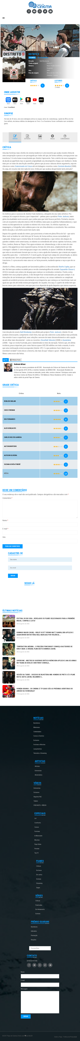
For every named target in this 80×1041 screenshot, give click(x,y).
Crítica (15, 139)
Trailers (36, 801)
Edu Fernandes (9, 419)
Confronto (37, 823)
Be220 (30, 1036)
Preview (36, 849)
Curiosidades (65, 139)
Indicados (34, 931)
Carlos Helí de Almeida (13, 437)
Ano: (30, 70)
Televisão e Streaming (40, 753)
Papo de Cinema (12, 1036)
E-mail (5, 529)
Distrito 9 (34, 54)
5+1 (35, 818)
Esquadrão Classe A (67, 269)
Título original (33, 63)
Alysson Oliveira (10, 455)
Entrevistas (38, 771)
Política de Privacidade (70, 1037)
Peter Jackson (63, 216)
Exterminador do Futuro (23, 166)
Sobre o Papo (58, 1037)
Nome (5, 520)
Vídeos (52, 139)
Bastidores (36, 723)
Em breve (39, 870)
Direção (31, 61)
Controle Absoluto (64, 166)
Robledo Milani (20, 364)
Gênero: (31, 66)
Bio (6, 360)
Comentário (7, 498)
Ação (48, 66)
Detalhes (27, 139)
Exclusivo (36, 740)
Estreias (38, 879)
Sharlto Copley (64, 267)
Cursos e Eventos (38, 736)
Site (4, 537)
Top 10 (36, 853)
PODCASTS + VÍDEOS (40, 805)
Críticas (38, 866)
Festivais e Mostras (39, 744)
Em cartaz (39, 875)
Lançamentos (37, 749)
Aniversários (38, 775)
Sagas (38, 888)
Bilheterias (36, 727)
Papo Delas (37, 844)
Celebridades (37, 732)
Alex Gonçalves (10, 428)
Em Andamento (40, 909)
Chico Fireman (9, 410)
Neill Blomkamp (44, 61)
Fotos (40, 139)
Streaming (39, 883)
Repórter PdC (38, 797)
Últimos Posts (16, 360)
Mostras (37, 840)
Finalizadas (38, 905)
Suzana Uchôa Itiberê (12, 464)
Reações (33, 940)
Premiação (34, 935)
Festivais (37, 831)
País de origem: (34, 73)
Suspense (50, 68)
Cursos (36, 827)
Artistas (37, 766)
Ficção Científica (56, 66)
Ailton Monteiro (10, 446)
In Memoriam (38, 836)
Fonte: (6, 107)
